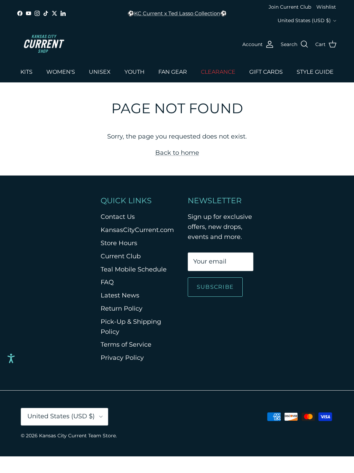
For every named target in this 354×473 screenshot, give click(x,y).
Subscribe (215, 287)
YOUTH (134, 72)
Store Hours (119, 243)
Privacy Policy (122, 358)
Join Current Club (290, 7)
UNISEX (100, 72)
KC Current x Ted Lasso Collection (177, 13)
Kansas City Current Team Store (77, 435)
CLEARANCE (218, 72)
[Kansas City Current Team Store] (44, 44)
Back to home (177, 153)
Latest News (120, 295)
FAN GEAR (172, 72)
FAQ (107, 282)
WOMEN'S (60, 72)
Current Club (121, 256)
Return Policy (121, 308)
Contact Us (118, 217)
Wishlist (326, 7)
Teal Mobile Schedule (134, 269)
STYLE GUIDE (315, 72)
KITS (26, 72)
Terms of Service (126, 344)
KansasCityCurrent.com (137, 230)
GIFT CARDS (266, 72)
